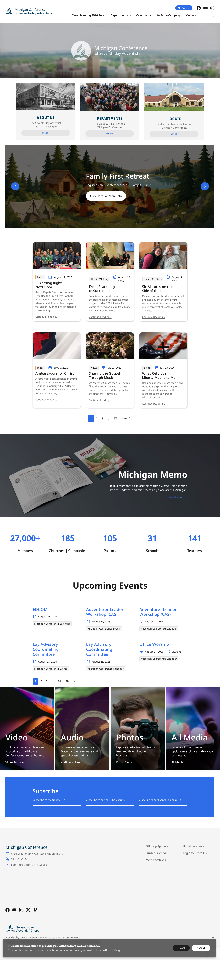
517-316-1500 (19, 859)
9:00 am (176, 651)
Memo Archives (156, 860)
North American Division (38, 937)
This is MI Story (99, 279)
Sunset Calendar (156, 853)
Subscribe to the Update (47, 799)
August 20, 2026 (47, 616)
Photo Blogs (124, 762)
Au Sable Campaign (169, 15)
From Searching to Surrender (102, 289)
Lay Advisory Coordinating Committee (46, 649)
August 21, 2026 (101, 621)
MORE (45, 132)
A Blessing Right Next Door (48, 285)
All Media (177, 762)
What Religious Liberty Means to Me (158, 375)
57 (115, 418)
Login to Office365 (195, 853)
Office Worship (154, 644)
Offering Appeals (157, 846)
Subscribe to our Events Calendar (158, 799)
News (40, 277)
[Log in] (213, 937)
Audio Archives (70, 762)
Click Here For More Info (106, 197)
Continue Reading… (46, 316)
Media (190, 15)
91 (59, 681)
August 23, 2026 (47, 661)
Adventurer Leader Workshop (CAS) (104, 612)
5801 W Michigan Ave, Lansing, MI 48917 (37, 854)
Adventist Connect (68, 937)
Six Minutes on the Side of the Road (157, 289)
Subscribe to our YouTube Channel (105, 799)
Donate (186, 8)
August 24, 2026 (154, 651)
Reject (181, 947)
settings (116, 950)
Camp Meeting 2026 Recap (89, 15)
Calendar (142, 15)
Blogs (40, 367)
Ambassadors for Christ (54, 373)
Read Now (176, 497)
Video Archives (15, 762)
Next (124, 418)
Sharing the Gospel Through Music (104, 375)
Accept (201, 947)
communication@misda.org (29, 865)
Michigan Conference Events (104, 628)
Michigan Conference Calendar (52, 623)
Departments (119, 15)
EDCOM (40, 609)
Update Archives (193, 846)
